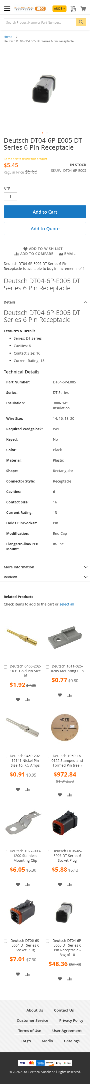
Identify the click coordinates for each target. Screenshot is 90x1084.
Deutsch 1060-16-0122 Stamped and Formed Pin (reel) (67, 760)
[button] (59, 8)
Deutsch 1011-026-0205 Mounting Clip (67, 668)
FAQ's (25, 1040)
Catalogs (72, 1040)
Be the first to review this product (25, 159)
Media (47, 1040)
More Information (19, 567)
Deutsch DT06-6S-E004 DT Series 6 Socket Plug (25, 945)
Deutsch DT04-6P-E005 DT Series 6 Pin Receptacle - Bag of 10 (67, 947)
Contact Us (64, 1010)
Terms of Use (29, 1030)
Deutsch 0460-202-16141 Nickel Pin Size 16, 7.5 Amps (25, 760)
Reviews (11, 577)
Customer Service (32, 1020)
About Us (34, 1010)
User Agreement (67, 1030)
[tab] (45, 302)
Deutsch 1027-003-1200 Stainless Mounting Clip (25, 855)
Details (10, 302)
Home (8, 37)
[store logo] (30, 8)
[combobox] (45, 22)
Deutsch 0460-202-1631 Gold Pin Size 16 (25, 671)
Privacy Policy (71, 1020)
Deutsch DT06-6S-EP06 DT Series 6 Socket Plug (67, 855)
